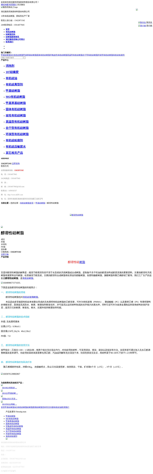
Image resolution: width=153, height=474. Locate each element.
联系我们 (13, 5)
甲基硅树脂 (6, 55)
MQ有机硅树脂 (17, 55)
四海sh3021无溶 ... (9, 399)
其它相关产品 (14, 152)
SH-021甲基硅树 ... (10, 393)
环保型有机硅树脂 (105, 55)
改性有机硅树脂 (16, 115)
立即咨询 (16, 163)
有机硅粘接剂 (119, 55)
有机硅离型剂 (14, 84)
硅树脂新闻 (32, 407)
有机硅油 (11, 78)
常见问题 (50, 407)
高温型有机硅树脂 (74, 55)
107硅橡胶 (12, 72)
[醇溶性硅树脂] (76, 215)
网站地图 (5, 5)
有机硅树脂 (27, 278)
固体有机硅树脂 (43, 55)
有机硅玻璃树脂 (30, 297)
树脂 (82, 262)
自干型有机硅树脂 (90, 55)
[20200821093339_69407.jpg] (2, 227)
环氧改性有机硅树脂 (58, 55)
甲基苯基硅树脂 (30, 55)
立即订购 (5, 254)
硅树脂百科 (41, 407)
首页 (3, 407)
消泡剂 (10, 65)
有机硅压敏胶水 (16, 146)
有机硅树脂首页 (26, 203)
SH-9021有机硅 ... (9, 388)
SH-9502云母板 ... (9, 404)
